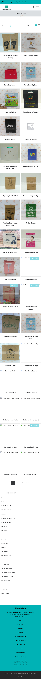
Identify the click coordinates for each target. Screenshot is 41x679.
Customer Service (20, 652)
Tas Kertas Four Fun (31, 393)
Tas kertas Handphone (10, 474)
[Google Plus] (24, 676)
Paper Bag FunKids (10, 112)
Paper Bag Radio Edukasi (30, 166)
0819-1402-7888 (23, 663)
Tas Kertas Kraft (6, 564)
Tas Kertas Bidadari (10, 279)
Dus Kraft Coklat (6, 505)
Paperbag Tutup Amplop (30, 196)
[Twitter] (21, 676)
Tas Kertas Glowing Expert (31, 420)
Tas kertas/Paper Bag (7, 585)
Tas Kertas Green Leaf (10, 447)
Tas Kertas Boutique (31, 279)
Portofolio (4, 543)
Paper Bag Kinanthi (31, 139)
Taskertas (4, 589)
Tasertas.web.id (21, 640)
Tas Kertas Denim (10, 365)
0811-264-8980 (23, 661)
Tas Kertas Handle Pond (31, 447)
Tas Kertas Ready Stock (8, 572)
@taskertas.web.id (21, 636)
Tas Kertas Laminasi (7, 568)
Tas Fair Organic (31, 223)
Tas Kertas (4, 551)
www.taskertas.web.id (20, 673)
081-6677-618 (23, 665)
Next (28, 483)
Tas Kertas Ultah (6, 581)
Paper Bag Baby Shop (30, 85)
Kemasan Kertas (6, 522)
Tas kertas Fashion (10, 393)
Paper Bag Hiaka (10, 139)
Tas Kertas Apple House (10, 252)
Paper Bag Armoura (10, 85)
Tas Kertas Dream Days (31, 365)
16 (7, 25)
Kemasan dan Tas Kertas (8, 518)
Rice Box (3, 547)
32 (10, 25)
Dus (2, 501)
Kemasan (3, 514)
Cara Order (20, 649)
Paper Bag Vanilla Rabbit (10, 196)
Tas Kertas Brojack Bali (10, 336)
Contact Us (20, 628)
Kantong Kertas (6, 510)
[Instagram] (18, 676)
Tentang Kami (20, 624)
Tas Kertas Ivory (6, 555)
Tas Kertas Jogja (6, 560)
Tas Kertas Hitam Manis (31, 474)
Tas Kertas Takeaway (7, 576)
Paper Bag (4, 530)
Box (2, 497)
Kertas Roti (4, 526)
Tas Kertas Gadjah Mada (10, 420)
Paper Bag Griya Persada (30, 112)
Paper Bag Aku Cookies (31, 55)
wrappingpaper (5, 593)
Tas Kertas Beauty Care (31, 252)
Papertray (4, 539)
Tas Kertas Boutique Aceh (10, 307)
